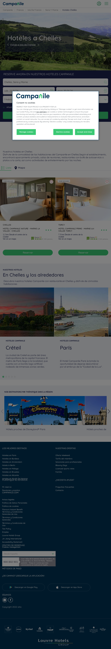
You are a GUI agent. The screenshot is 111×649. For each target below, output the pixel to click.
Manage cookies (26, 132)
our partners (41, 112)
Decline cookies (63, 132)
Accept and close (84, 132)
